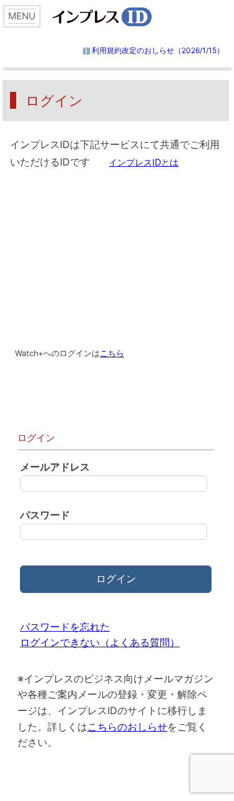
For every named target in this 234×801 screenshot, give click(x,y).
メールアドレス (55, 466)
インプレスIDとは (143, 162)
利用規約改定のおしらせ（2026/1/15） (158, 50)
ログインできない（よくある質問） (100, 642)
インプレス (124, 17)
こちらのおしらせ (127, 726)
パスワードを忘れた (65, 626)
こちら (112, 353)
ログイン (116, 578)
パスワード (45, 515)
